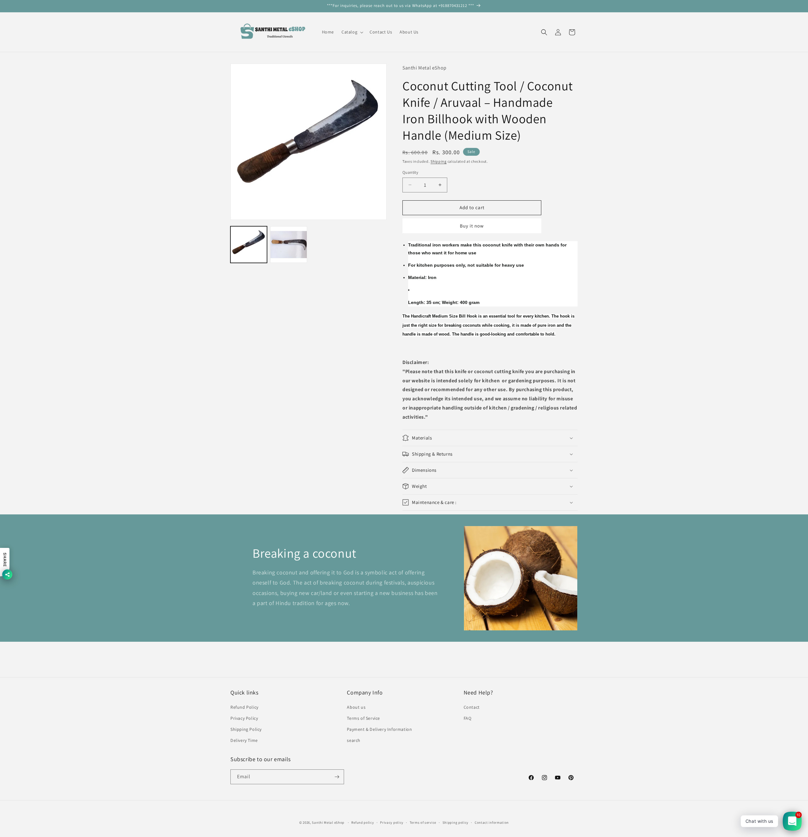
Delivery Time (244, 740)
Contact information (492, 822)
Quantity (410, 172)
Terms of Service (363, 718)
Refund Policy (244, 707)
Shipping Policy (246, 729)
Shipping (439, 161)
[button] (352, 32)
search (353, 740)
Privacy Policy (244, 718)
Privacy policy (391, 822)
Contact (472, 707)
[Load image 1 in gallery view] (248, 244)
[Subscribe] (337, 776)
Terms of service (423, 822)
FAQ (468, 718)
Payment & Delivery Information (379, 729)
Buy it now (472, 226)
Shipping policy (456, 822)
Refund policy (362, 822)
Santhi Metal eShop (328, 822)
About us (356, 707)
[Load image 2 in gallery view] (288, 244)
